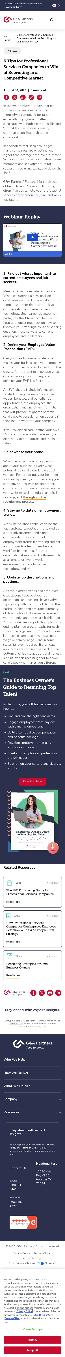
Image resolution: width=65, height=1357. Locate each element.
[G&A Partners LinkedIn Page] (58, 993)
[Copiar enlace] (31, 97)
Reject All (32, 1339)
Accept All (32, 1350)
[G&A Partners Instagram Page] (50, 993)
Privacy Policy (48, 1020)
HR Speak (7, 38)
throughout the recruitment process (24, 499)
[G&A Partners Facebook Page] (33, 993)
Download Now (13, 7)
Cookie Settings (32, 1329)
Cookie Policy (41, 1315)
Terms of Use (16, 1023)
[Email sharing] (39, 97)
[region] (32, 1313)
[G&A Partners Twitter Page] (42, 993)
